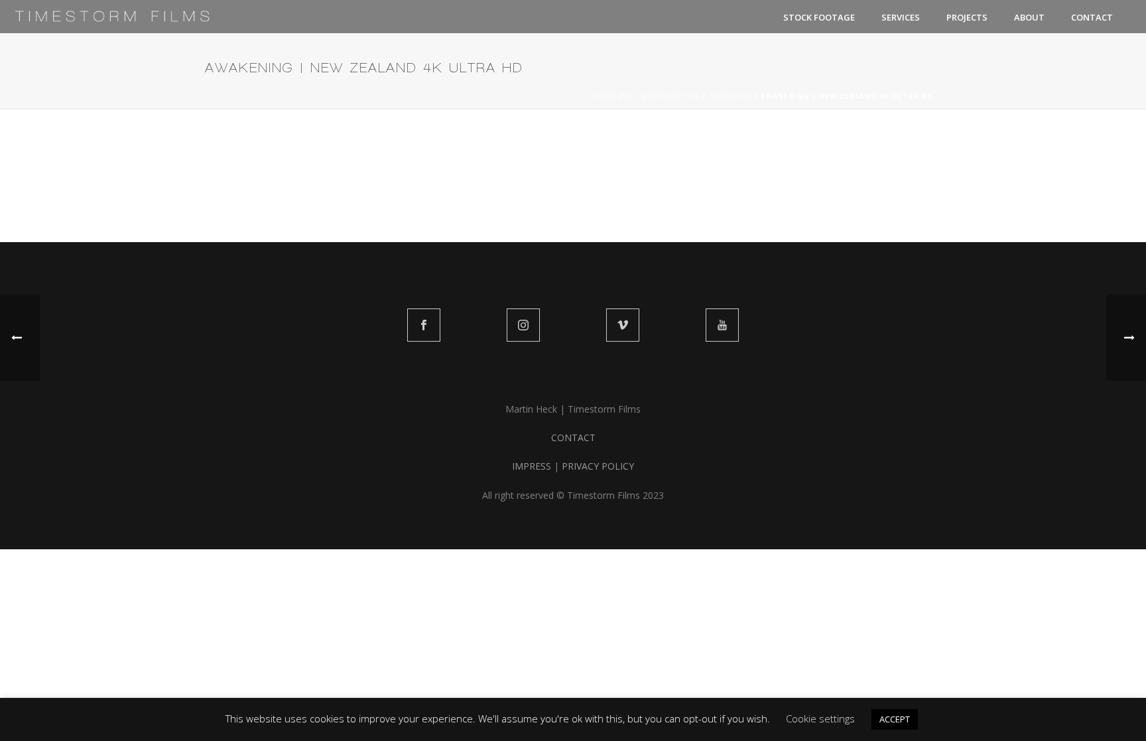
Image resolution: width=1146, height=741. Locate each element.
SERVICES (900, 17)
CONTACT (1092, 17)
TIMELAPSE (730, 96)
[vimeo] (622, 325)
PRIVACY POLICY (598, 466)
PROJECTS (966, 17)
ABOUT (1029, 17)
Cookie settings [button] (820, 718)
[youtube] (722, 325)
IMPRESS (531, 466)
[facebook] (423, 325)
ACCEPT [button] (894, 719)
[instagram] (523, 325)
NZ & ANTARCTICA (663, 96)
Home (605, 96)
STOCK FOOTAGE (819, 17)
